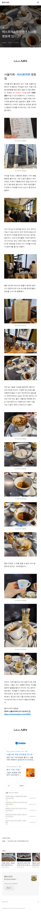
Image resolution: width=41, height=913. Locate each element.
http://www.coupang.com (15, 751)
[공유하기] (11, 785)
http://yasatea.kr (12, 766)
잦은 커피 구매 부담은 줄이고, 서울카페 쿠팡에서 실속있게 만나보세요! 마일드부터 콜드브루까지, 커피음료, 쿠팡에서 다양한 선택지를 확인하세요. (20, 758)
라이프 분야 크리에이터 (11, 884)
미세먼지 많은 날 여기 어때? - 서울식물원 (15, 821)
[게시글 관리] (14, 785)
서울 (7, 792)
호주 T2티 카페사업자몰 (13, 770)
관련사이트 (5, 902)
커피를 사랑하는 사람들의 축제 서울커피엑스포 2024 (16, 797)
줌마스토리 (5, 2)
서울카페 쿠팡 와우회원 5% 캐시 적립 (20, 754)
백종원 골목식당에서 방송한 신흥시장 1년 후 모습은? (15, 815)
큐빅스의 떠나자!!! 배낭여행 (9, 909)
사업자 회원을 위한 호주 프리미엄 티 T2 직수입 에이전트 (14, 773)
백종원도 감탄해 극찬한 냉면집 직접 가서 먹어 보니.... (16, 809)
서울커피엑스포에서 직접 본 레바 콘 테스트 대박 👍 (16, 803)
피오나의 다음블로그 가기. (9, 905)
